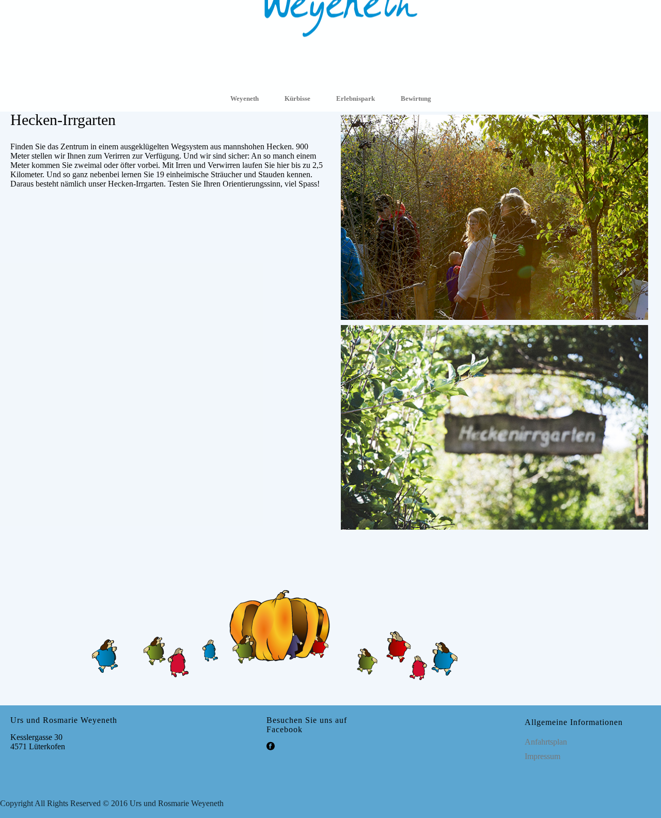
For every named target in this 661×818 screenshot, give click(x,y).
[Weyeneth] (330, 41)
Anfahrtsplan (546, 741)
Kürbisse (297, 98)
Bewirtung (416, 98)
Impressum (542, 756)
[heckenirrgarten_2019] (495, 327)
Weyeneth (244, 98)
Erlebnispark (355, 98)
